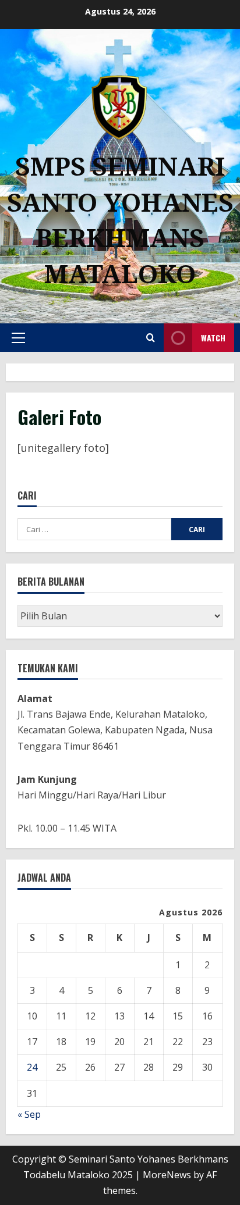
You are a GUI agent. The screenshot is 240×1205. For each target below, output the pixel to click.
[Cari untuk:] (94, 529)
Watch (213, 337)
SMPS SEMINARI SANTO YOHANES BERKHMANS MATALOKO (120, 219)
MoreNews (167, 1174)
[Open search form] (150, 338)
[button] (18, 338)
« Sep (29, 1114)
